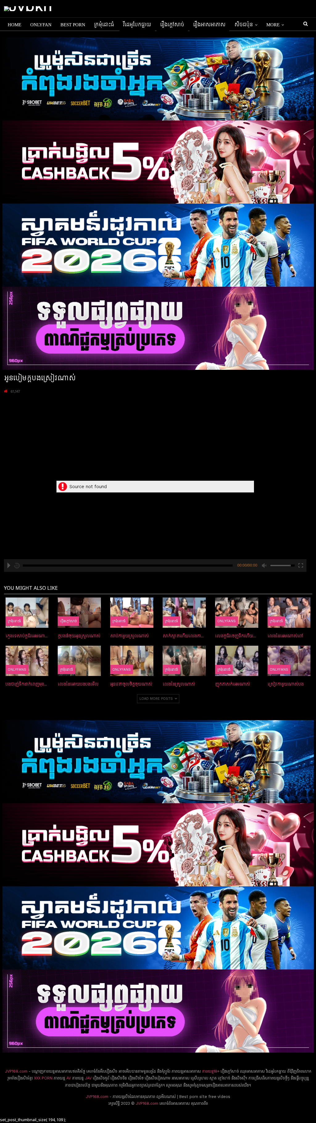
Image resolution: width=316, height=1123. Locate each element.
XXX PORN (43, 1078)
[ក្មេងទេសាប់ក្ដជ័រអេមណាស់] (27, 612)
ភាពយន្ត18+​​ (210, 1071)
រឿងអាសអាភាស (209, 25)
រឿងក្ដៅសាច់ (172, 25)
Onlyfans (226, 621)
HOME (14, 25)
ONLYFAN (41, 25)
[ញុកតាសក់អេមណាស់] (236, 661)
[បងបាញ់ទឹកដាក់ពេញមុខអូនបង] (27, 661)
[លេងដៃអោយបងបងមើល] (79, 661)
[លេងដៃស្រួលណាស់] (184, 661)
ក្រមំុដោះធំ (104, 25)
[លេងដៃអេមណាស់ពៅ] (289, 612)
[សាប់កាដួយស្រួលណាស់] (131, 612)
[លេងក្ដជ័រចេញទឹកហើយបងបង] (236, 612)
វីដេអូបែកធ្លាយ (137, 25)
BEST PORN (72, 25)
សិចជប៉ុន (244, 25)
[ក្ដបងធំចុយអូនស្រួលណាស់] (79, 612)
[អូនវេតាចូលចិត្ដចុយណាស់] (131, 661)
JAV (88, 1078)
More (273, 25)
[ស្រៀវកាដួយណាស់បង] (289, 661)
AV (68, 1078)
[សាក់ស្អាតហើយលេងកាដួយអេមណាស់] (184, 612)
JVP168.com (16, 1071)
